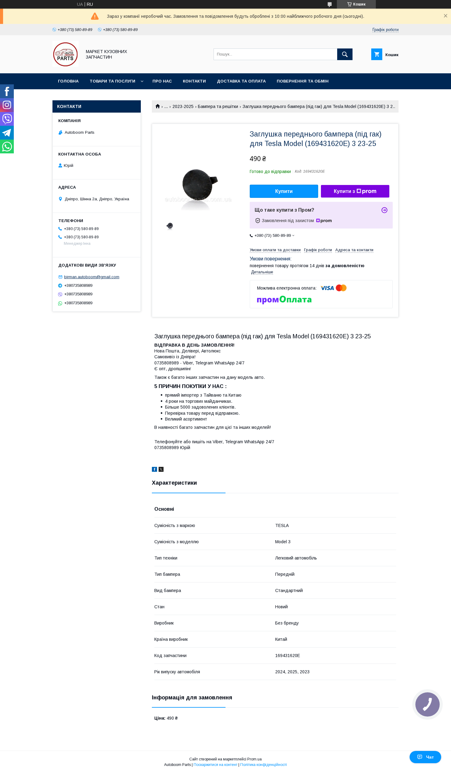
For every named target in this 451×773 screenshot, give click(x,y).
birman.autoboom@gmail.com (91, 277)
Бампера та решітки (218, 106)
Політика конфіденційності (263, 765)
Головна (68, 81)
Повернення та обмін (303, 81)
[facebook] (154, 470)
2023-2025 (183, 106)
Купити (284, 191)
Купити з (344, 191)
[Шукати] (345, 54)
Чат (430, 757)
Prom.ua (254, 759)
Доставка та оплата (241, 81)
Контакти (194, 81)
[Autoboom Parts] (65, 65)
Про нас (162, 81)
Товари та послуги (112, 81)
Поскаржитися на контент (215, 765)
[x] (161, 470)
